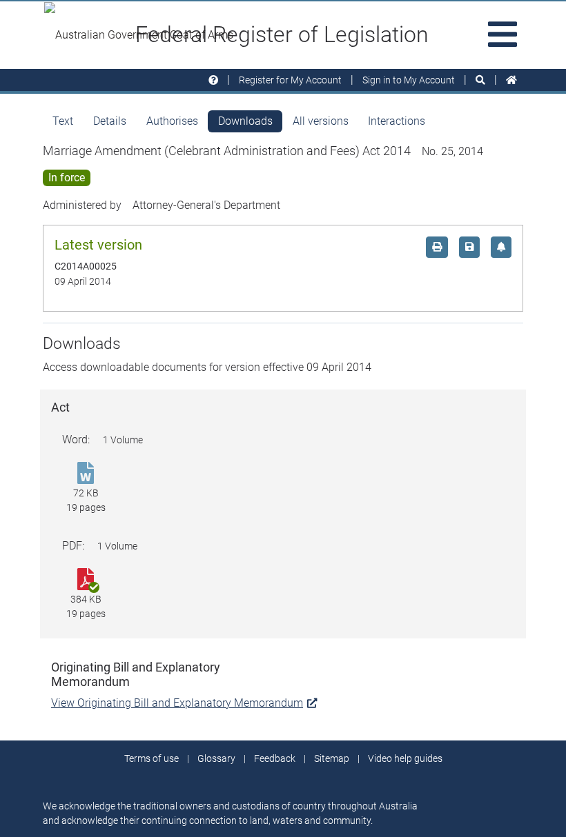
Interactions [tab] (396, 121)
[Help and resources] (213, 80)
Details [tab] (109, 121)
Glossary (216, 758)
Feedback (274, 758)
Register (290, 79)
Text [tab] (62, 121)
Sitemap (331, 758)
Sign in (408, 79)
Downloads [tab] (245, 121)
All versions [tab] (321, 121)
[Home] (511, 80)
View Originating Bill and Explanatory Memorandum (177, 702)
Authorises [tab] (172, 121)
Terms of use (151, 758)
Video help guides (405, 758)
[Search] (480, 80)
